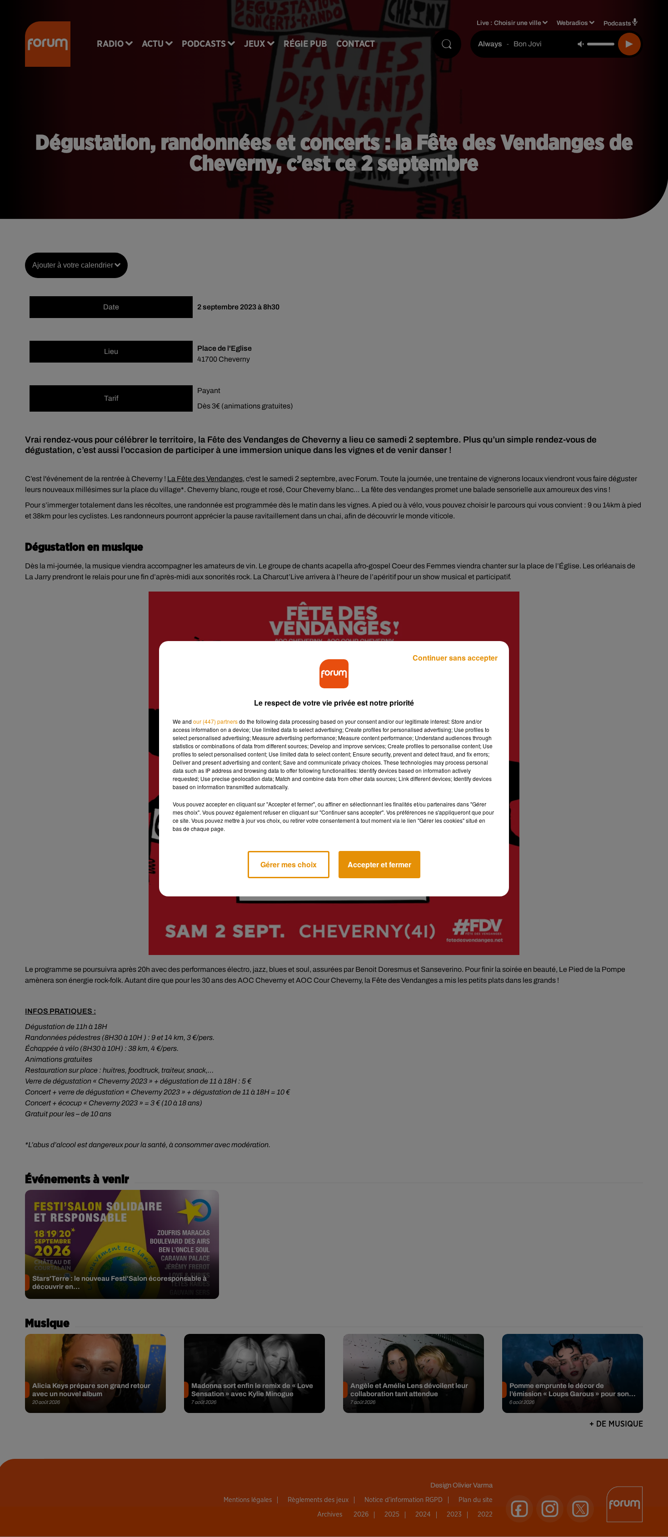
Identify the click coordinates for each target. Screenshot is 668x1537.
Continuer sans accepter (455, 657)
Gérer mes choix (288, 864)
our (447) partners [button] (215, 721)
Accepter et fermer (379, 864)
